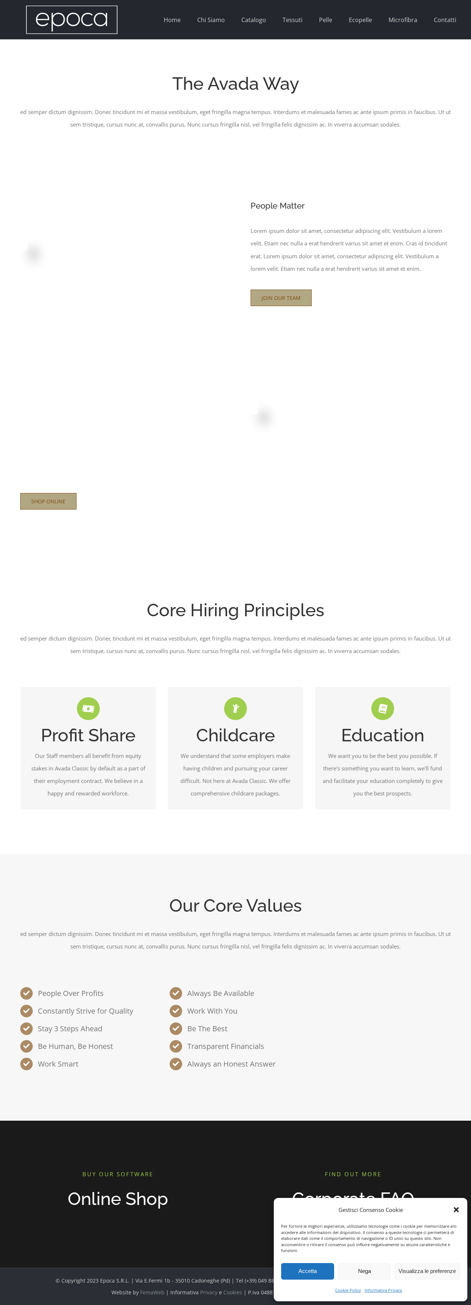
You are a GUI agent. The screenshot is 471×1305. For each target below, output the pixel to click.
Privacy (208, 1292)
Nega (364, 1271)
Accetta (307, 1271)
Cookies (232, 1292)
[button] (456, 1209)
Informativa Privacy (383, 1290)
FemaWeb (152, 1292)
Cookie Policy (348, 1290)
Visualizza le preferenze (427, 1271)
